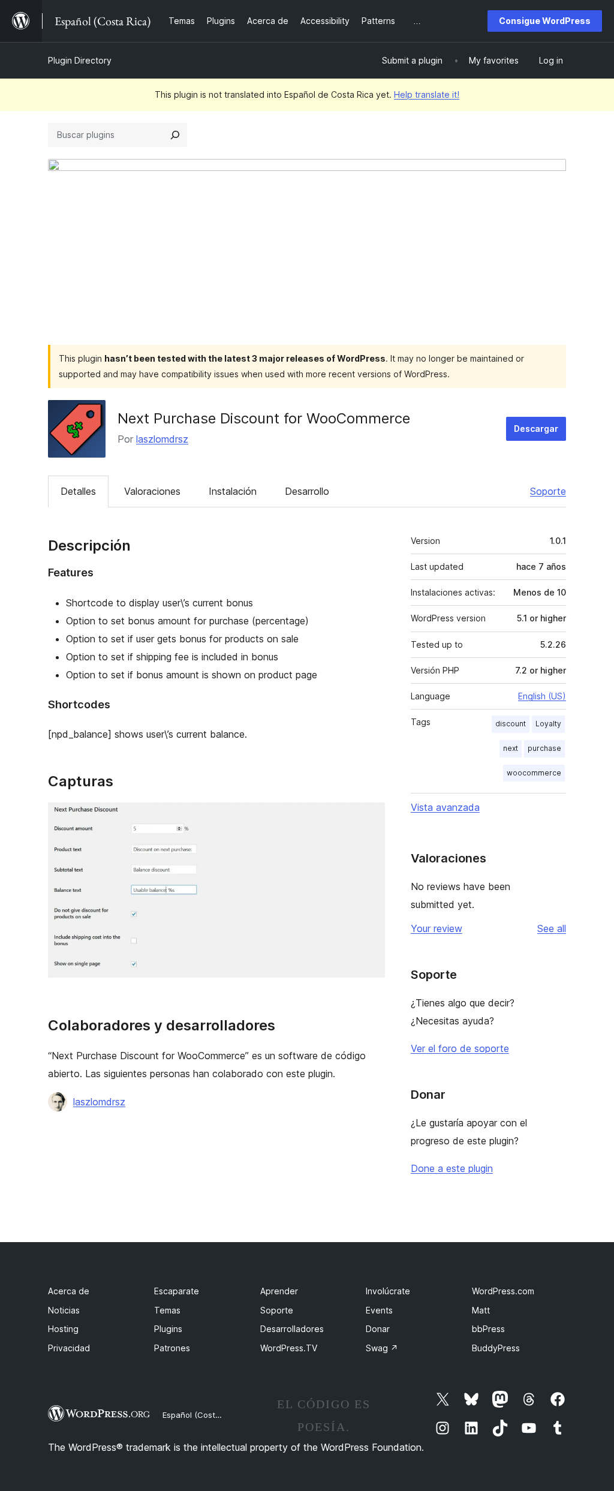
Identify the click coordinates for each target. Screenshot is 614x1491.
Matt (481, 1310)
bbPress (488, 1329)
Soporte (548, 491)
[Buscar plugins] (175, 135)
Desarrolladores (292, 1329)
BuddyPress (496, 1348)
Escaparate (176, 1291)
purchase (544, 748)
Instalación (233, 491)
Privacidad (69, 1348)
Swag (382, 1348)
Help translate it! (426, 94)
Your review (436, 928)
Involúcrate (388, 1291)
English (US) (542, 696)
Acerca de (68, 1291)
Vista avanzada (445, 807)
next (510, 748)
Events (379, 1310)
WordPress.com (503, 1291)
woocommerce (534, 772)
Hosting (63, 1329)
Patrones (172, 1348)
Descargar (536, 428)
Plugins (168, 1329)
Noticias (64, 1310)
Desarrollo (307, 491)
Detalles (78, 491)
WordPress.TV (288, 1348)
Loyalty (548, 723)
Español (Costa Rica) (201, 1415)
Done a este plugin (452, 1168)
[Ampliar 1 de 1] (369, 819)
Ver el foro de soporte (460, 1048)
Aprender (279, 1291)
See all (551, 928)
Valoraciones (152, 491)
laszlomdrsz (162, 439)
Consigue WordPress (545, 21)
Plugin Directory (80, 60)
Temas (167, 1310)
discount (510, 723)
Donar (378, 1329)
